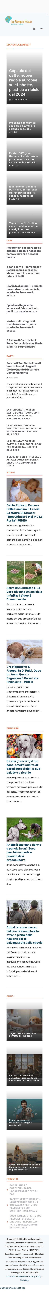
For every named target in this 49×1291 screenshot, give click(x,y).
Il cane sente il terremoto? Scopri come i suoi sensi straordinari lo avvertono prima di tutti (24, 271)
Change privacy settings (12, 1288)
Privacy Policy (35, 1276)
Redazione (13, 378)
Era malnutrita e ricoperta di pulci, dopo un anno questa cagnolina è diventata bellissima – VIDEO (24, 674)
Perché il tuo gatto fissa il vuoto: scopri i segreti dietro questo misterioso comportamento (24, 368)
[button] (34, 29)
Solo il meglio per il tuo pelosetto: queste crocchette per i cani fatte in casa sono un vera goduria (26, 1222)
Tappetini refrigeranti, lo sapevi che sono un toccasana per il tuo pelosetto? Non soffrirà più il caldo (25, 1205)
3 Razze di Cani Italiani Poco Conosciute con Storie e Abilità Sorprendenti (24, 343)
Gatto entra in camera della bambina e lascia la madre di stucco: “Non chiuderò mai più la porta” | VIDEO (24, 513)
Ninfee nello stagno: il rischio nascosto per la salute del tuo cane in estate (21, 326)
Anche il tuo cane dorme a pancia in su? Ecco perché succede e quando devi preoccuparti (24, 852)
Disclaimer (24, 1280)
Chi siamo (11, 1276)
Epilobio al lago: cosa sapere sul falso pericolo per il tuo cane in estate (22, 308)
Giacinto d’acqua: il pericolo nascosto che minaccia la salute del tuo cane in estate (24, 290)
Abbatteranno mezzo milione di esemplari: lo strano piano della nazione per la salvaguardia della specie (24, 935)
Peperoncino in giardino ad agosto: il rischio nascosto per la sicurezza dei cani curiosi (24, 252)
